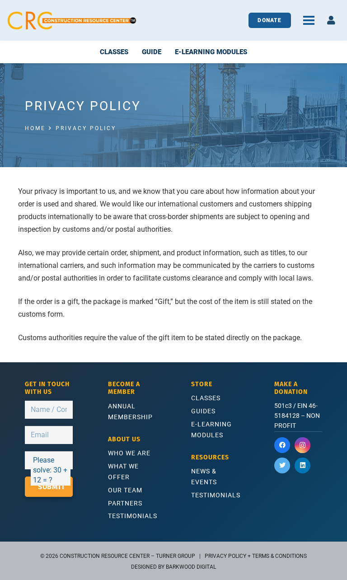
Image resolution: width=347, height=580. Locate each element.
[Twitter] (282, 465)
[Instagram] (302, 445)
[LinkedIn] (302, 465)
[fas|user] (331, 20)
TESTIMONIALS (132, 515)
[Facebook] (282, 445)
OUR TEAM (125, 490)
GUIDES (203, 411)
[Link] (71, 20)
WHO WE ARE (129, 453)
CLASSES (205, 398)
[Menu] (308, 20)
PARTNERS (125, 503)
